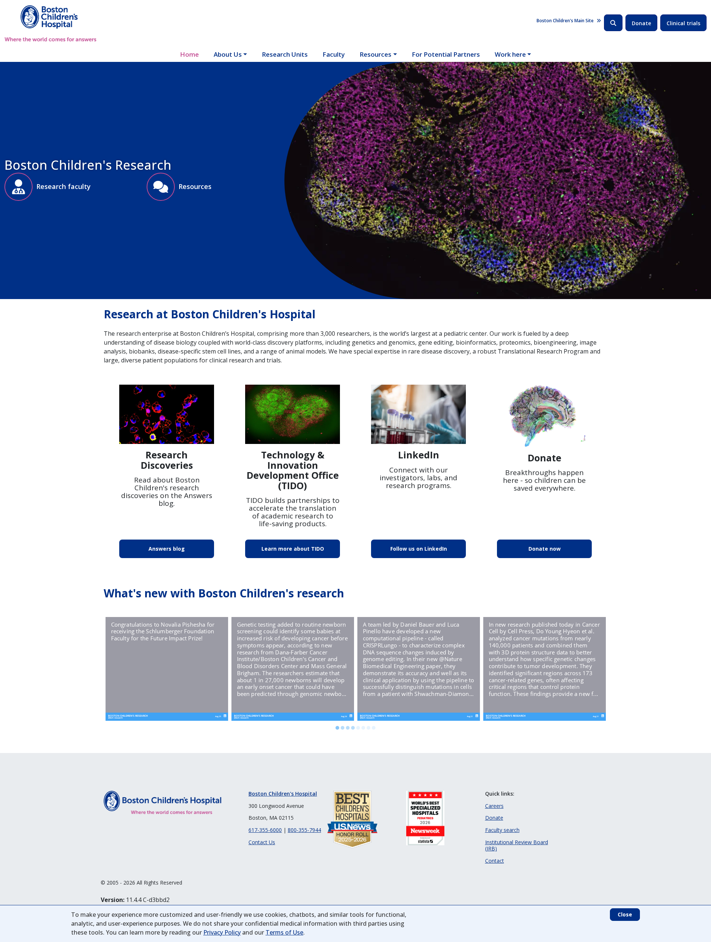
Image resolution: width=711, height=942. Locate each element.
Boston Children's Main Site (565, 20)
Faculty (334, 54)
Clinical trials (683, 23)
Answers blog (166, 548)
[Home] (50, 23)
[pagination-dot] (337, 728)
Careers (494, 805)
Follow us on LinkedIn (418, 548)
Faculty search (502, 829)
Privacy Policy (222, 932)
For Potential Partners (446, 54)
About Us (228, 54)
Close (625, 914)
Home (189, 54)
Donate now (544, 548)
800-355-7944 (304, 829)
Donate (641, 23)
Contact (494, 860)
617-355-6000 (265, 829)
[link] (167, 669)
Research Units (285, 54)
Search (613, 22)
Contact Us (261, 842)
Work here (510, 54)
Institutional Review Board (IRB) (516, 845)
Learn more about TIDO (292, 548)
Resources (375, 54)
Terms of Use (284, 932)
